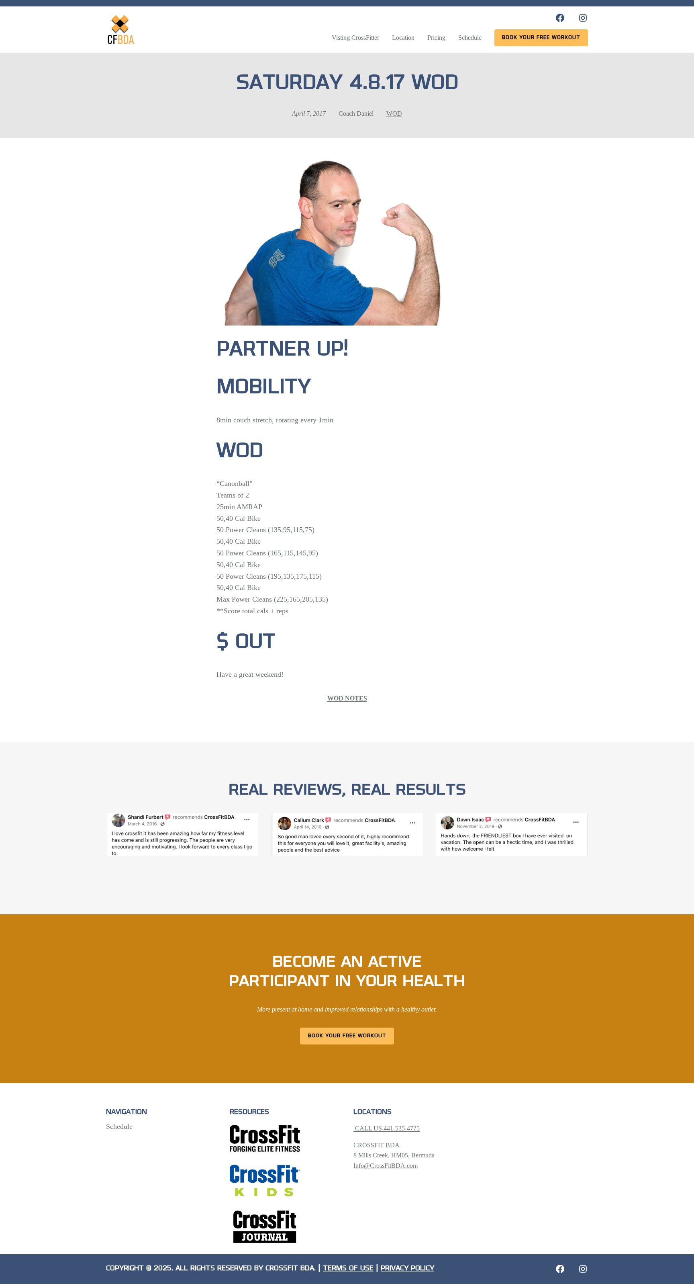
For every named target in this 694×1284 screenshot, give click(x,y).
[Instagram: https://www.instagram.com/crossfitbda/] (583, 18)
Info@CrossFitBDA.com (385, 1165)
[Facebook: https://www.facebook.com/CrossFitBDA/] (560, 18)
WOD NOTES (347, 698)
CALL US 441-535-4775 (386, 1128)
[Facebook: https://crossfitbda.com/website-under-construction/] (560, 1269)
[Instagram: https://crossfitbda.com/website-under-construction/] (583, 1269)
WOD (394, 113)
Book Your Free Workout (347, 1035)
